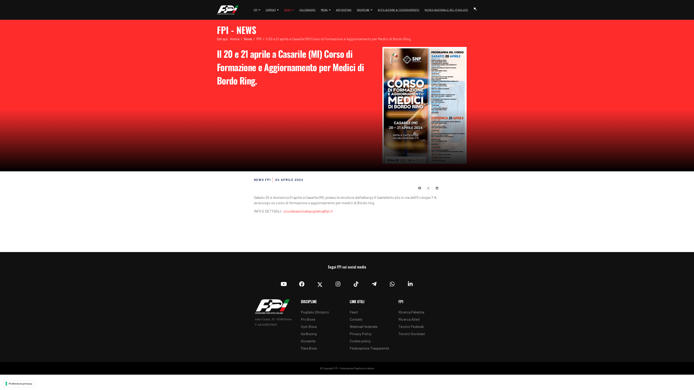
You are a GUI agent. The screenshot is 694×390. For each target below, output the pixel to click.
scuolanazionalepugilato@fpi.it (308, 211)
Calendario (307, 9)
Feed (354, 312)
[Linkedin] (410, 283)
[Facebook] (420, 188)
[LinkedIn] (437, 188)
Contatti (356, 319)
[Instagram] (338, 283)
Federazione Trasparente (369, 348)
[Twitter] (428, 188)
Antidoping (344, 9)
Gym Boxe (309, 326)
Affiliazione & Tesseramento (398, 9)
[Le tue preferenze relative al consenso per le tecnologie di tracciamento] (19, 383)
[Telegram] (374, 283)
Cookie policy (360, 341)
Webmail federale (364, 326)
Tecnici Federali (411, 326)
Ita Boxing (309, 334)
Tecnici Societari (412, 334)
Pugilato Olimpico (315, 312)
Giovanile (308, 341)
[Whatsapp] (392, 283)
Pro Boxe (308, 319)
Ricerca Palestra (411, 312)
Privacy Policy (361, 334)
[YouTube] (283, 283)
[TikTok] (356, 283)
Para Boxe (309, 348)
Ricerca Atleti (409, 319)
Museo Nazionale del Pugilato (446, 9)
